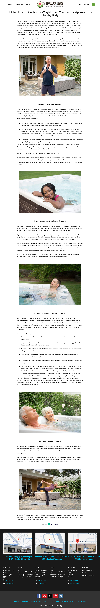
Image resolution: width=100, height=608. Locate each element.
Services (19, 4)
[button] (93, 4)
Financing (81, 602)
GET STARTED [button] (84, 4)
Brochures (36, 602)
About (28, 4)
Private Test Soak (51, 602)
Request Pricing (21, 602)
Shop (10, 4)
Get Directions (10, 583)
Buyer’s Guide (68, 602)
